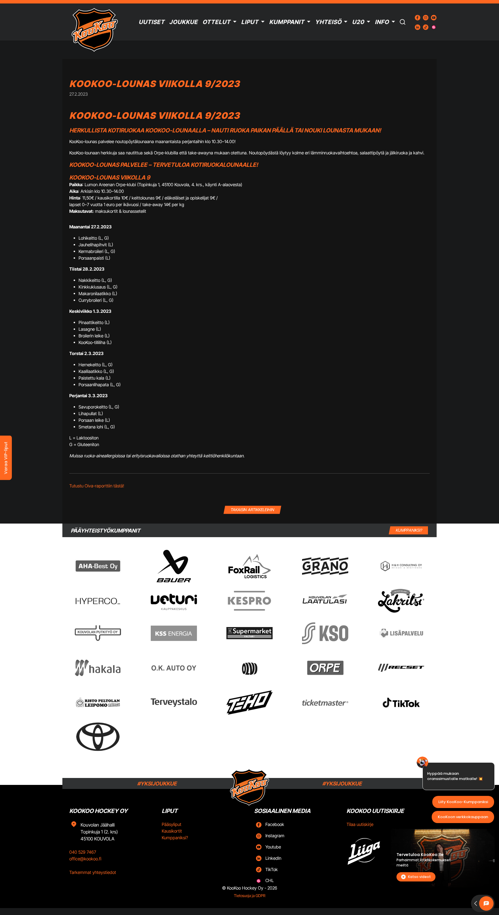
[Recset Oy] (401, 668)
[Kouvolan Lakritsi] (401, 601)
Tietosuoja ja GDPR (249, 895)
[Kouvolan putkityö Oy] (98, 633)
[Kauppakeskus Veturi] (174, 600)
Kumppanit (286, 22)
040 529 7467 (82, 852)
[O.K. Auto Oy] (174, 668)
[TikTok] (401, 702)
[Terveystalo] (174, 702)
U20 (358, 22)
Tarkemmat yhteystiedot (92, 872)
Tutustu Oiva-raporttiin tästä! (96, 486)
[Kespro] (249, 601)
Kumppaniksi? (175, 837)
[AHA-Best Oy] (98, 566)
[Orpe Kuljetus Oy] (325, 668)
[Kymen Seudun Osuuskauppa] (325, 633)
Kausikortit (172, 831)
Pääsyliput (171, 824)
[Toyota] (98, 737)
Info (382, 22)
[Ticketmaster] (325, 702)
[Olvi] (249, 668)
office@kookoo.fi (85, 859)
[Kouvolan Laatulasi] (325, 600)
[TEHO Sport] (249, 702)
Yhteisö (328, 22)
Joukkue (183, 22)
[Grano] (325, 565)
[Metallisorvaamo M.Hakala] (98, 667)
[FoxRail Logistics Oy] (249, 566)
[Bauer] (174, 566)
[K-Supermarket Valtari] (249, 633)
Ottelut (216, 22)
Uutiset (152, 22)
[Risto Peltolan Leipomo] (98, 702)
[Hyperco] (98, 601)
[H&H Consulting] (401, 566)
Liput (249, 22)
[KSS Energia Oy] (174, 633)
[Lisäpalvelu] (401, 633)
